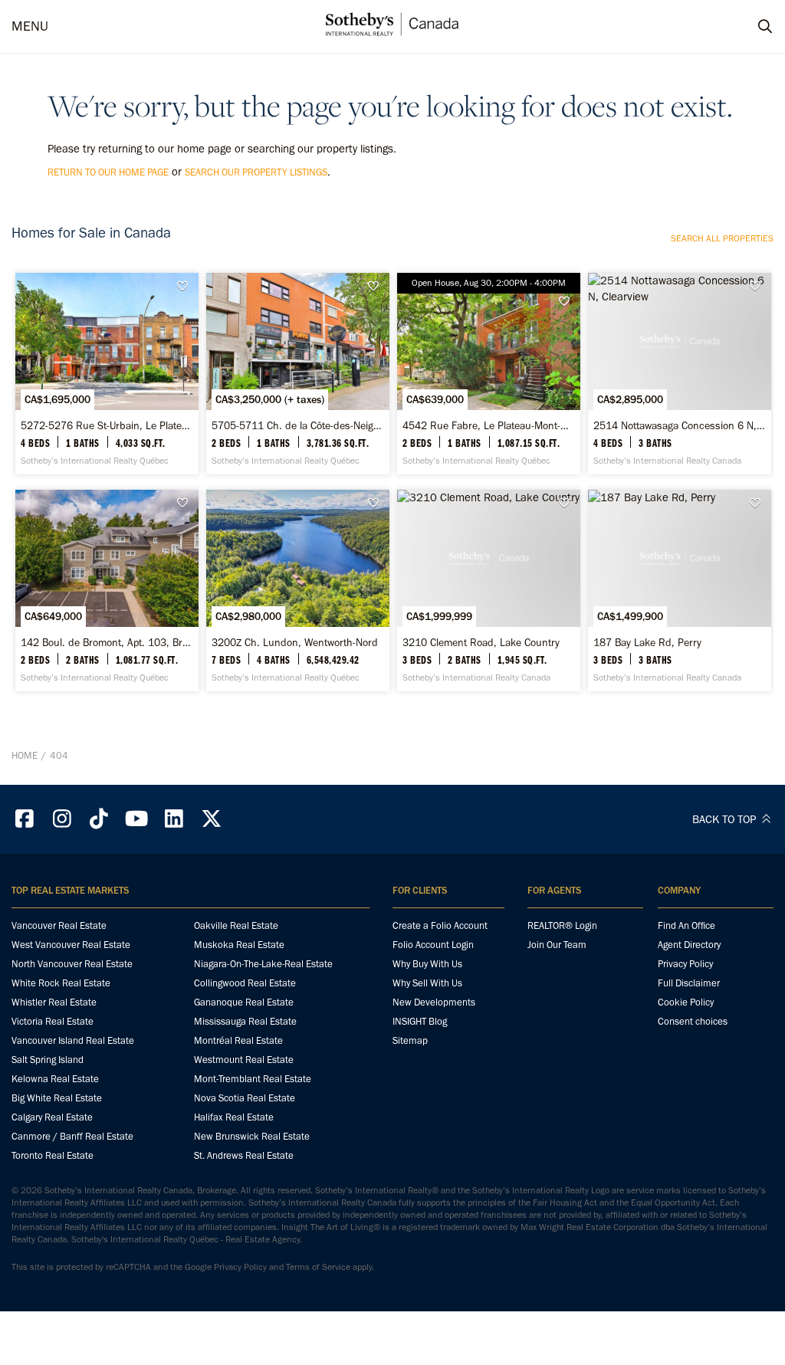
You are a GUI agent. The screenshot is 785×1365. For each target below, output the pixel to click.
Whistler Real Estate (54, 1002)
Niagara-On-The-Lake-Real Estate (263, 964)
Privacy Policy (685, 964)
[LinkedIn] (174, 819)
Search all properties (722, 238)
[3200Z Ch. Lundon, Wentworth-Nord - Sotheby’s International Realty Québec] (297, 590)
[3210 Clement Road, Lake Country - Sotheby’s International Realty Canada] (488, 590)
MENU (29, 26)
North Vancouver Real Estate (72, 964)
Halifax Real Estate (234, 1117)
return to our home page (108, 172)
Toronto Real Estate (52, 1155)
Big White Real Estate (56, 1098)
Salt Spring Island (47, 1059)
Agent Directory (689, 944)
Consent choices (693, 1021)
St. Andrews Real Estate (244, 1155)
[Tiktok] (100, 819)
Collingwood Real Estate (245, 983)
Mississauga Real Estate (245, 1021)
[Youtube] (136, 819)
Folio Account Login (433, 944)
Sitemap (410, 1040)
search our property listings (256, 172)
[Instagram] (62, 819)
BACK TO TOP (725, 819)
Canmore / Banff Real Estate (72, 1136)
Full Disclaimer (689, 983)
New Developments (433, 1002)
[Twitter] (212, 819)
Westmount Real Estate (244, 1059)
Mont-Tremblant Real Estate (252, 1078)
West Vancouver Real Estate (70, 944)
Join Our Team (556, 944)
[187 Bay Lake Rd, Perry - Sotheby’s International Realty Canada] (679, 590)
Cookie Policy (686, 1002)
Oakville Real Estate (236, 925)
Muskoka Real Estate (239, 944)
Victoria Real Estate (52, 1021)
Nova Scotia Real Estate (244, 1098)
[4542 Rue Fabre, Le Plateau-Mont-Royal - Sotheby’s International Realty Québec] (488, 373)
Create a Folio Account (440, 925)
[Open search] (751, 26)
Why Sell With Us (427, 983)
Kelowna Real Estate (55, 1078)
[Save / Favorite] (186, 286)
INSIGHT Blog (419, 1021)
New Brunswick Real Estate (252, 1136)
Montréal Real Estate (238, 1040)
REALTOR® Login (562, 925)
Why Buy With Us (427, 964)
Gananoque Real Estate (244, 1002)
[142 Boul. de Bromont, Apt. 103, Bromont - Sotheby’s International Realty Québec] (107, 590)
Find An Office (686, 925)
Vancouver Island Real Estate (72, 1040)
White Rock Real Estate (60, 983)
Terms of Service (318, 1267)
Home (24, 755)
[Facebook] (24, 819)
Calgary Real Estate (52, 1117)
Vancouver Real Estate (59, 925)
